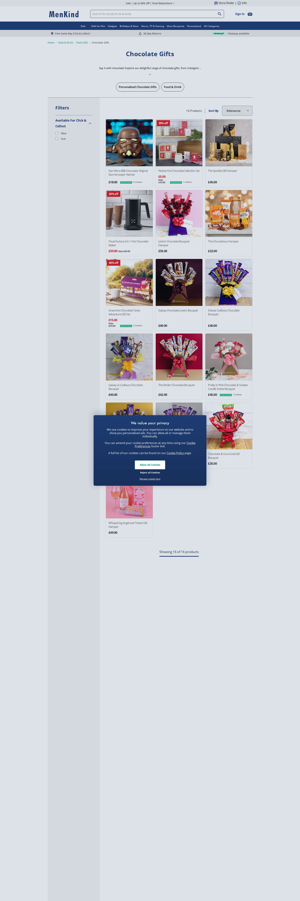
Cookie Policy (175, 453)
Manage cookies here (150, 479)
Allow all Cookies (150, 464)
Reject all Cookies (150, 472)
